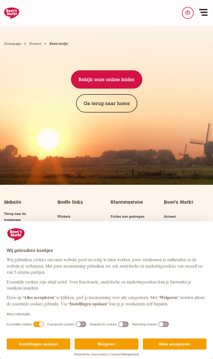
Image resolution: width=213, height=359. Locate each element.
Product (35, 44)
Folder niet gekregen (127, 216)
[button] (203, 13)
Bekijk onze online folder (106, 79)
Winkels (63, 216)
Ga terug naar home (106, 103)
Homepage (12, 44)
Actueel (170, 216)
